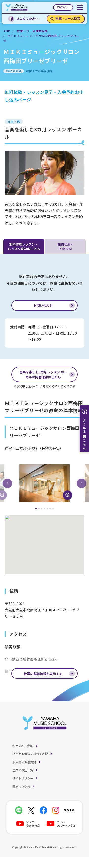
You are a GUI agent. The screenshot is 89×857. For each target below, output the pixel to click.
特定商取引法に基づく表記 (30, 754)
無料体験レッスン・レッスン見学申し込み (24, 246)
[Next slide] (81, 483)
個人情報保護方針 (24, 762)
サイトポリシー (22, 778)
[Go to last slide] (7, 483)
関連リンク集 (21, 786)
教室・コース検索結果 (32, 31)
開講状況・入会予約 (65, 246)
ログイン (63, 7)
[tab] (36, 508)
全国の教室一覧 (22, 770)
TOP (6, 31)
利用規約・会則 (22, 746)
